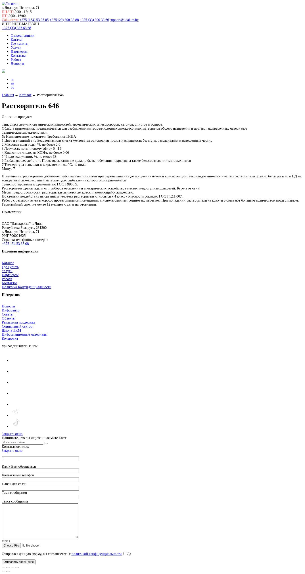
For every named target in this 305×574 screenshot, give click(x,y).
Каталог (17, 39)
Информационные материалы (24, 334)
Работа (16, 59)
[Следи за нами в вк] (16, 360)
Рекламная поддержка (18, 322)
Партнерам (19, 51)
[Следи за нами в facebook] (16, 382)
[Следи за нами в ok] (16, 393)
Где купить (19, 43)
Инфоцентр (10, 310)
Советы (7, 314)
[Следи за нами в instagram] (16, 371)
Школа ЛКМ (11, 330)
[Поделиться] (12, 567)
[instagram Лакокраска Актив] (16, 404)
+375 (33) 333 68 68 (16, 28)
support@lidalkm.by (124, 20)
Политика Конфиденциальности (26, 287)
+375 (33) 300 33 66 (94, 20)
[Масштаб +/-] (3, 567)
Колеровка (10, 338)
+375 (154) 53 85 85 (25, 20)
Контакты (18, 55)
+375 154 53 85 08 (15, 244)
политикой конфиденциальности (96, 554)
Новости (17, 63)
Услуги (16, 47)
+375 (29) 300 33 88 (64, 20)
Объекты (8, 318)
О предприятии (22, 35)
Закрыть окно (12, 434)
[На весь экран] (8, 567)
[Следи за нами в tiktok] (16, 426)
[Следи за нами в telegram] (16, 415)
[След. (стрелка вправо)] (8, 571)
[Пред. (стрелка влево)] (3, 571)
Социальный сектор (17, 326)
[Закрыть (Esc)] (17, 567)
